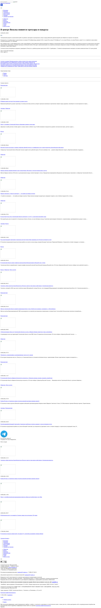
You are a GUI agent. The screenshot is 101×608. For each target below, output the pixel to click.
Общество (5, 18)
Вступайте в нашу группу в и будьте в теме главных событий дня (20, 63)
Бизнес (5, 23)
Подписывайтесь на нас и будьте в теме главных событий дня (18, 62)
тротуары (5, 75)
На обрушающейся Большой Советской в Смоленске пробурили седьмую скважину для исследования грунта (26, 424)
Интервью (5, 10)
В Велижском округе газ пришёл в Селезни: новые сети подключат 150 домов (19, 515)
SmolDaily (9, 595)
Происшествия (6, 22)
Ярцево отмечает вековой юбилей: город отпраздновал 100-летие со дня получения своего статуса (24, 170)
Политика (5, 21)
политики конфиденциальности (43, 605)
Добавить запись (7, 599)
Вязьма (5, 73)
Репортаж (5, 11)
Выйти (5, 602)
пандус (5, 74)
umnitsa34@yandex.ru (22, 572)
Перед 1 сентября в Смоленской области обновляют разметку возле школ (18, 124)
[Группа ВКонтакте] (2, 5)
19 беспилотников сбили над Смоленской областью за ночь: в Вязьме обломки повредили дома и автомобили (26, 331)
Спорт (4, 25)
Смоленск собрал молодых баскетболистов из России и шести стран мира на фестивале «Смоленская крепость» (27, 285)
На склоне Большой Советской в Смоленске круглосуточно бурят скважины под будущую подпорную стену (26, 239)
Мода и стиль (6, 26)
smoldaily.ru (55, 582)
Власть (5, 20)
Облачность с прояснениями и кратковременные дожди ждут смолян (17, 355)
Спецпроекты (6, 12)
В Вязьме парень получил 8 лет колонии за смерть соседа (14, 101)
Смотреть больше (5, 538)
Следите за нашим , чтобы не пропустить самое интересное (19, 61)
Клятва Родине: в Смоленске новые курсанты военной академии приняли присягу (20, 401)
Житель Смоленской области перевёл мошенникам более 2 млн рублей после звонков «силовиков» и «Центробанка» (28, 308)
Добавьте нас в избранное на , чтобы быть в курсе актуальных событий (19, 66)
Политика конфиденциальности (8, 592)
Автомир (5, 15)
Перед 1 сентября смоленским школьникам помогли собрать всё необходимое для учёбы (21, 497)
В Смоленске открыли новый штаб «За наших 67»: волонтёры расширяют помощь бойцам (22, 533)
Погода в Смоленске (5, 3)
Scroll (2, 597)
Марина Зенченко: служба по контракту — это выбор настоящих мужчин (18, 193)
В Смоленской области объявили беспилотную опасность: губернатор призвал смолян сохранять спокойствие (26, 378)
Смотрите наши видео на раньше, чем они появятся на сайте (19, 65)
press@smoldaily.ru (12, 567)
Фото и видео (6, 14)
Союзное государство (8, 16)
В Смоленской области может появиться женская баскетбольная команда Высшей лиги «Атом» (23, 262)
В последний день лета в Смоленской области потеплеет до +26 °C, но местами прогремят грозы (23, 216)
